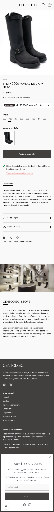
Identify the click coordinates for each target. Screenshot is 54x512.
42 (44, 119)
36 (10, 119)
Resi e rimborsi (13, 226)
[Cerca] (43, 5)
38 (21, 119)
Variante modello (10, 128)
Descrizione (8, 183)
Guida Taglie (12, 217)
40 (33, 119)
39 (27, 119)
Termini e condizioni (11, 405)
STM (5, 79)
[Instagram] (29, 504)
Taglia (5, 115)
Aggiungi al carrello (27, 154)
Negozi (6, 397)
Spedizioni (7, 408)
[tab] (9, 183)
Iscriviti (27, 496)
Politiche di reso (9, 416)
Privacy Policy (9, 420)
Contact (6, 401)
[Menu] (4, 5)
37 (15, 119)
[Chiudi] (50, 457)
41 (39, 119)
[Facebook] (24, 504)
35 (4, 119)
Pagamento (8, 412)
